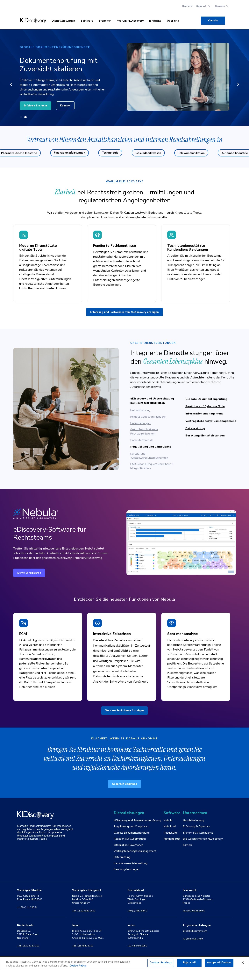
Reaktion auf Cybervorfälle (205, 406)
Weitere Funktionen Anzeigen (124, 710)
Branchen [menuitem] (105, 21)
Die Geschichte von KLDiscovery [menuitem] (203, 839)
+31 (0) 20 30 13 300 (28, 945)
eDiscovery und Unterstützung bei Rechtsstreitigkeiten (152, 401)
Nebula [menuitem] (168, 820)
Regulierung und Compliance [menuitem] (131, 826)
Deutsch (220, 6)
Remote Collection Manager (148, 417)
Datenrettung (195, 428)
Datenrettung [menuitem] (122, 857)
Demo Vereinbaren (29, 573)
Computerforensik (141, 440)
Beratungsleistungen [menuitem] (126, 869)
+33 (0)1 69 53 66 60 (194, 910)
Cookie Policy (77, 965)
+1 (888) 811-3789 (193, 938)
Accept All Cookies (219, 962)
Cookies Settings (161, 962)
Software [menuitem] (87, 21)
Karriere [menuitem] (187, 6)
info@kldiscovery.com (195, 930)
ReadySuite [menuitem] (171, 833)
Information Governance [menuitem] (128, 845)
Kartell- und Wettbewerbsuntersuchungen (149, 456)
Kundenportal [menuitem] (172, 839)
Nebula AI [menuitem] (170, 826)
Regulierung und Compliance (150, 447)
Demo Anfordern (72, 103)
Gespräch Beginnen (124, 784)
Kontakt (213, 20)
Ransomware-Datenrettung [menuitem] (130, 863)
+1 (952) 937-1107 (27, 907)
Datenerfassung (140, 410)
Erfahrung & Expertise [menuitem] (196, 826)
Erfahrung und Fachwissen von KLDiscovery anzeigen (124, 312)
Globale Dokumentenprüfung (206, 399)
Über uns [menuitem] (173, 21)
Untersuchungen (140, 423)
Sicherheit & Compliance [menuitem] (198, 833)
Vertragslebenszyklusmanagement (210, 421)
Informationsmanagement (204, 413)
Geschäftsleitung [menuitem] (193, 820)
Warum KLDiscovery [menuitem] (130, 21)
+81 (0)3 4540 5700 (82, 945)
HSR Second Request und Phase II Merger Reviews (151, 466)
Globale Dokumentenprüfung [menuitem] (132, 833)
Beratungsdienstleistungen (205, 435)
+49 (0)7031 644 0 (137, 910)
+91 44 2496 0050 (137, 945)
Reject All (189, 962)
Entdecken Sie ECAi (36, 103)
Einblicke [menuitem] (155, 21)
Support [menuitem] (201, 6)
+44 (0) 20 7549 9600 (83, 910)
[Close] (242, 962)
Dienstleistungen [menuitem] (63, 21)
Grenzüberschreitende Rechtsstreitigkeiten (144, 431)
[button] (11, 84)
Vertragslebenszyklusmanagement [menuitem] (135, 851)
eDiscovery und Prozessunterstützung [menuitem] (137, 820)
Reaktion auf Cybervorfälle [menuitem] (130, 839)
